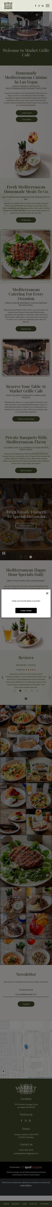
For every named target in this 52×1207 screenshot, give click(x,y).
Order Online (26, 610)
